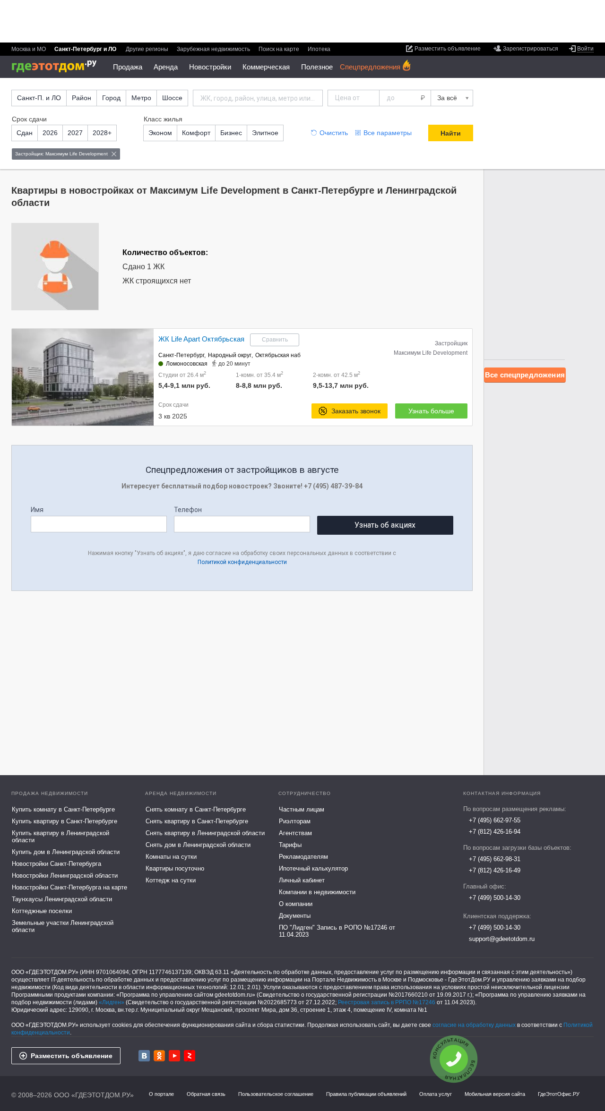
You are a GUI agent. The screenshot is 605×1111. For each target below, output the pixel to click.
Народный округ (229, 355)
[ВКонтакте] (144, 1055)
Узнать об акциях (384, 525)
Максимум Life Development (430, 353)
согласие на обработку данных (474, 1025)
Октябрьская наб (278, 355)
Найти (451, 133)
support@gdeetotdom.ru (502, 938)
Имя (37, 509)
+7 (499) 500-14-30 (494, 897)
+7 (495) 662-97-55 (494, 820)
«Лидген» (111, 1002)
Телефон (188, 509)
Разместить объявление (71, 1056)
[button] (145, 377)
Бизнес (231, 133)
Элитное (265, 133)
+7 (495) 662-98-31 (494, 859)
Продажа (127, 67)
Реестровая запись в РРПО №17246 (386, 1002)
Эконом (160, 133)
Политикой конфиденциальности (242, 562)
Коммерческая (266, 67)
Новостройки (210, 67)
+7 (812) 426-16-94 (494, 831)
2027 (75, 133)
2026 (50, 133)
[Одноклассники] (159, 1055)
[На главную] (57, 66)
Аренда (166, 67)
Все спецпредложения (525, 375)
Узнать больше (431, 411)
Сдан (25, 133)
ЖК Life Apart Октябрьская (201, 339)
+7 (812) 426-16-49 (494, 870)
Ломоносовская (186, 363)
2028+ (102, 133)
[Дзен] (189, 1055)
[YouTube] (174, 1055)
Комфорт (196, 133)
